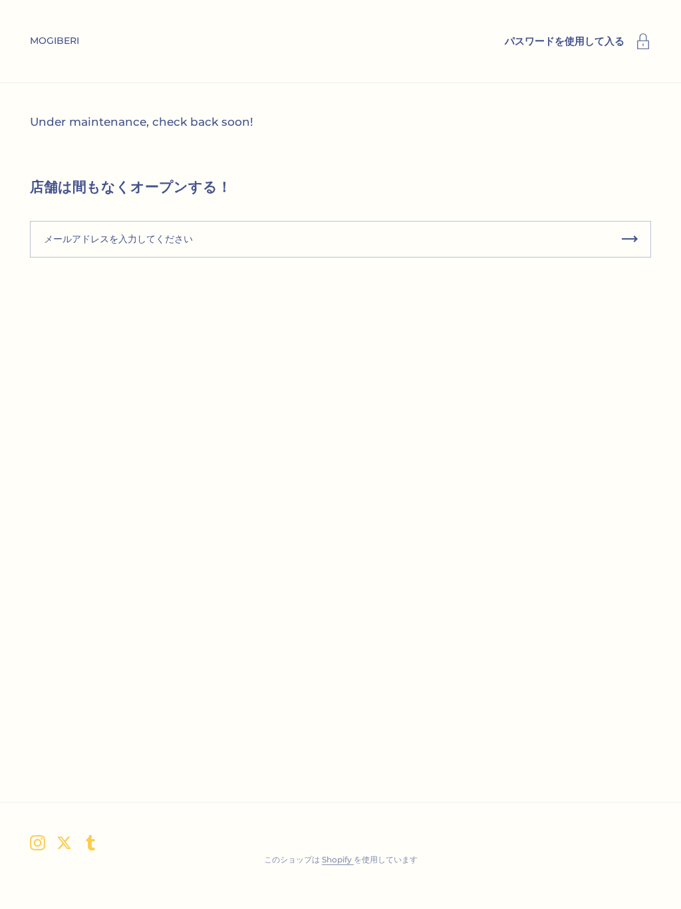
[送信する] (630, 239)
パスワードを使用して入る (564, 41)
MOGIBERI (54, 41)
